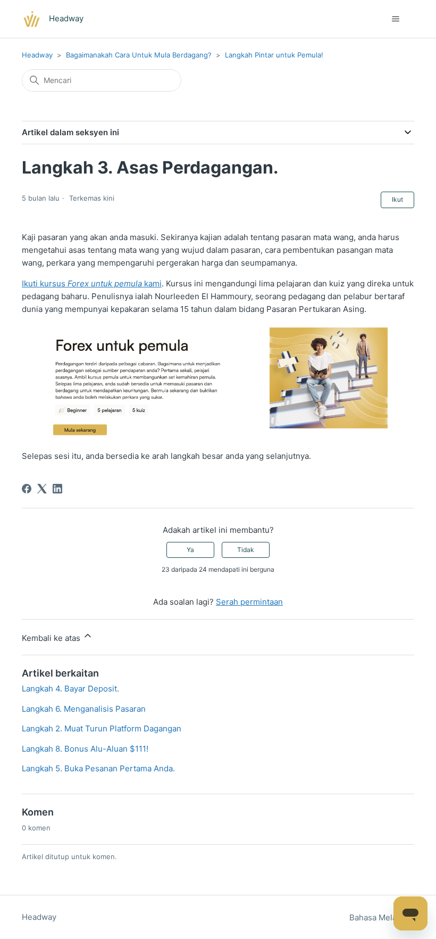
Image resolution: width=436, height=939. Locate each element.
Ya (190, 550)
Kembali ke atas (52, 638)
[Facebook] (26, 488)
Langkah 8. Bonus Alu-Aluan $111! (85, 749)
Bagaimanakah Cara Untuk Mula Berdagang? (139, 55)
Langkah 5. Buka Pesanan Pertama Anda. (98, 768)
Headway (37, 55)
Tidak (245, 550)
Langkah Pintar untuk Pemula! (274, 55)
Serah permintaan (249, 602)
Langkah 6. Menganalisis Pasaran (84, 709)
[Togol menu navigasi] (395, 19)
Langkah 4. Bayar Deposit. (70, 688)
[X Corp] (42, 488)
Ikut (397, 199)
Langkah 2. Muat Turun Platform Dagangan (101, 728)
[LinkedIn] (57, 488)
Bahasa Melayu (378, 917)
